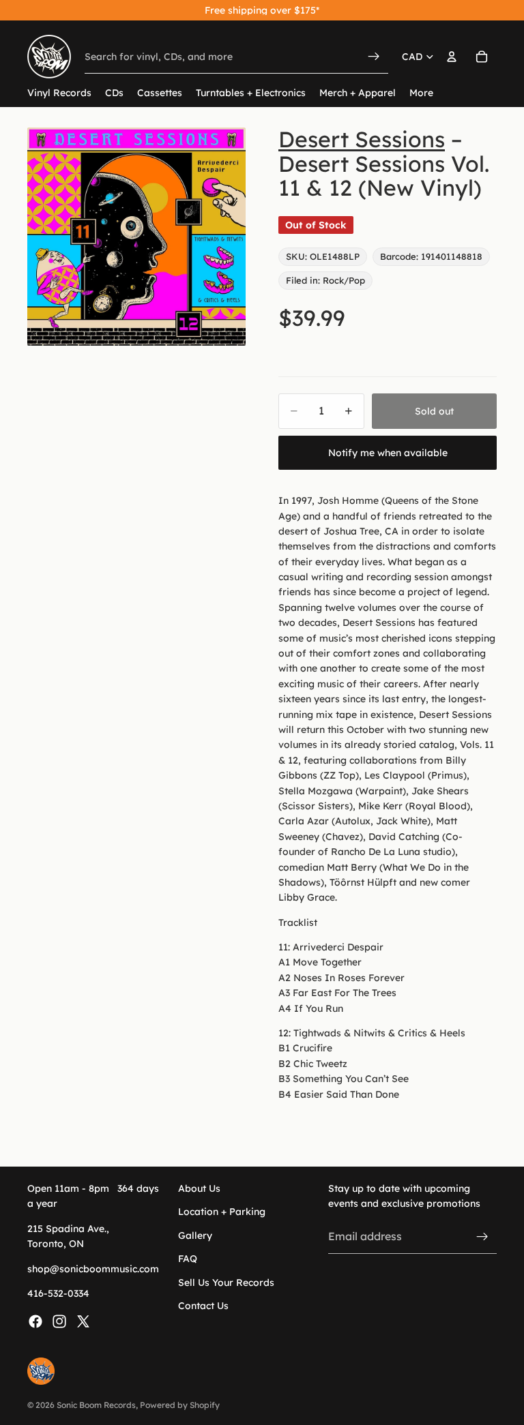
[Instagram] (59, 1321)
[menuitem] (421, 93)
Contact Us (203, 1306)
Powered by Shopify (180, 1405)
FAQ (187, 1258)
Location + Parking (221, 1211)
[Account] (452, 57)
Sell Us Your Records (226, 1282)
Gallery (195, 1235)
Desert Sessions (361, 139)
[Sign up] (482, 1236)
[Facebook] (35, 1321)
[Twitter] (83, 1321)
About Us (199, 1188)
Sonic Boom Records (96, 1405)
